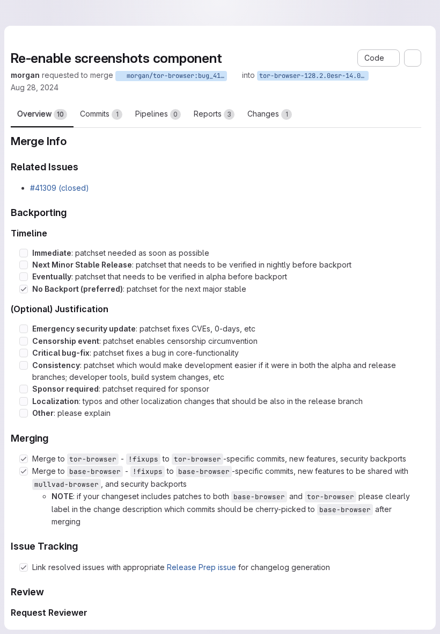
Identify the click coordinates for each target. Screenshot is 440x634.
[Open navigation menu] (30, 12)
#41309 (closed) (59, 189)
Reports (212, 115)
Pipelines (156, 115)
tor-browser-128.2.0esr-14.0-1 (358, 75)
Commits (99, 115)
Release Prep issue (201, 568)
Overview (40, 115)
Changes (267, 115)
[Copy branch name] (279, 75)
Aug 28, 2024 (50, 87)
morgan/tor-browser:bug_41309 (219, 75)
